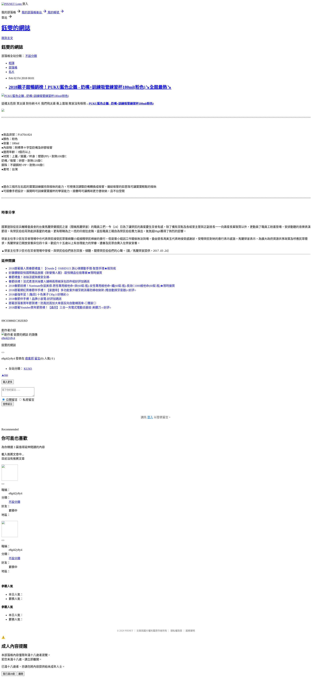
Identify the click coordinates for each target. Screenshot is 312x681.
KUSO (28, 368)
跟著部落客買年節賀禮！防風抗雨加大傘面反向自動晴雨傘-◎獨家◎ (52, 303)
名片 (11, 71)
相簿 (11, 63)
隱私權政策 (176, 630)
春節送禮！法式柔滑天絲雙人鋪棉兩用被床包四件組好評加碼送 (49, 281)
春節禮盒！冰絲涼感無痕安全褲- (29, 277)
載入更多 (7, 382)
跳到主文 (7, 38)
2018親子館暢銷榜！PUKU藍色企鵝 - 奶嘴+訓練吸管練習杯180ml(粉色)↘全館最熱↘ (90, 87)
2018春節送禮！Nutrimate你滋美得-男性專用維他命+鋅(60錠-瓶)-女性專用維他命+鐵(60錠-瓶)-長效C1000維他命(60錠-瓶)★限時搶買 (92, 285)
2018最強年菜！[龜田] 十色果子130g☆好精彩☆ (39, 294)
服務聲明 (190, 630)
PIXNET (129, 630)
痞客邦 (29, 358)
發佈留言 (7, 404)
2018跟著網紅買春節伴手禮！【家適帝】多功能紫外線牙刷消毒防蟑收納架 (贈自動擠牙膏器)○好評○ (72, 290)
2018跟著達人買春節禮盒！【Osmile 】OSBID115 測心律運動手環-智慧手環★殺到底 (62, 268)
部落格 (13, 67)
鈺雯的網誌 (15, 28)
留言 (37, 358)
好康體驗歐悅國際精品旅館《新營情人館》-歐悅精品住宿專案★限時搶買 (55, 272)
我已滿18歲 (9, 674)
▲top (4, 374)
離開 (20, 674)
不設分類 (31, 56)
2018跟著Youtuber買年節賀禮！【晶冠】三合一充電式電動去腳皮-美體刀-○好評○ (60, 307)
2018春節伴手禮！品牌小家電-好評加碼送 (35, 298)
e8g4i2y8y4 (8, 338)
